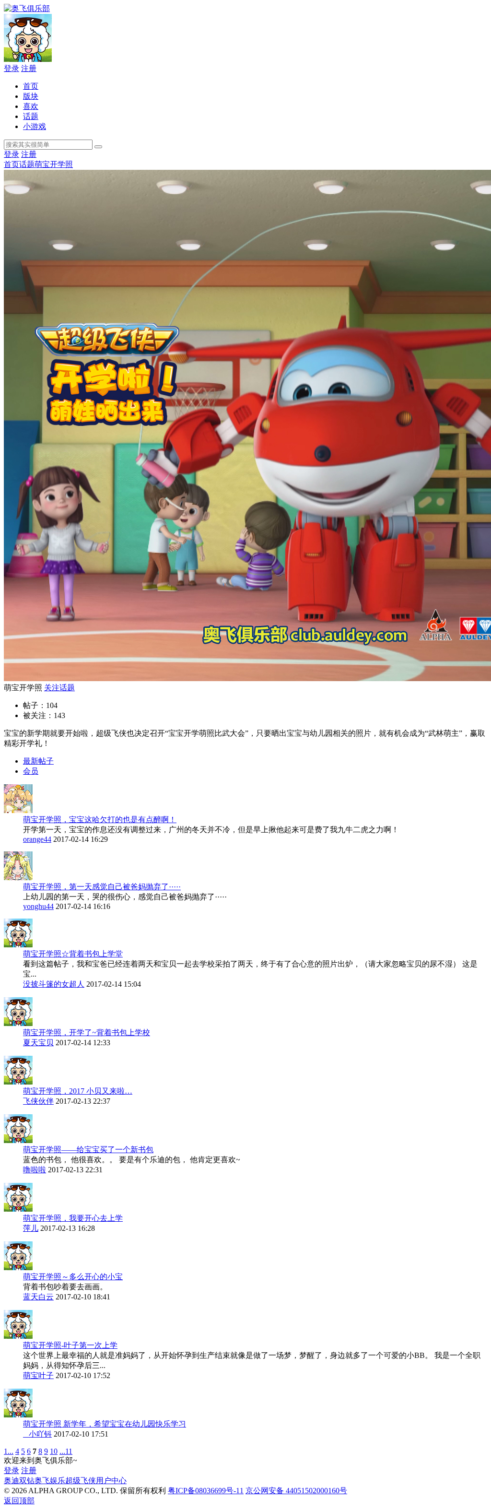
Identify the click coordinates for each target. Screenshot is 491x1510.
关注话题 (59, 688)
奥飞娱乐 (50, 1480)
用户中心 (111, 1480)
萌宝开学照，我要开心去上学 (73, 1218)
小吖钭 (37, 1434)
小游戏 (34, 126)
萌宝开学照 (54, 164)
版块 (30, 96)
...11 (65, 1451)
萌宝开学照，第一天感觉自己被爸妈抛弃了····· (102, 887)
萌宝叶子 (38, 1375)
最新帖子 (38, 761)
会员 (30, 771)
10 (54, 1451)
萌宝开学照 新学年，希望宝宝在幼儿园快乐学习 (104, 1424)
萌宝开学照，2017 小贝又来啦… (77, 1091)
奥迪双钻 (19, 1480)
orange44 (37, 839)
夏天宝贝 (38, 1042)
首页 (30, 86)
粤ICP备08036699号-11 (206, 1490)
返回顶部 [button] (19, 1501)
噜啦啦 (34, 1170)
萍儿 (30, 1228)
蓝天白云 (38, 1297)
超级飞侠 (80, 1480)
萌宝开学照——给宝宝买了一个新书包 (88, 1149)
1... (8, 1451)
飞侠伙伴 (38, 1101)
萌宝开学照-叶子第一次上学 (70, 1345)
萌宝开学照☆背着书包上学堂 (73, 954)
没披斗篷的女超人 (53, 984)
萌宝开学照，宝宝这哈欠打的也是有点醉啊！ (99, 819)
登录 (11, 68)
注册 (28, 68)
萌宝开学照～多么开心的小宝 (73, 1277)
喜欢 (30, 106)
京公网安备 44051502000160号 (296, 1490)
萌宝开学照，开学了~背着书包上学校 (86, 1032)
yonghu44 (38, 906)
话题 (30, 116)
